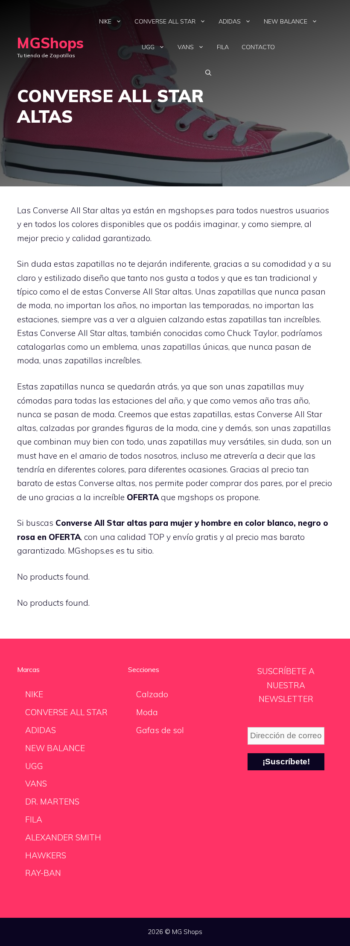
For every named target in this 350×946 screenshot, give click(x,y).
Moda (147, 712)
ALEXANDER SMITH (63, 837)
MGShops (50, 43)
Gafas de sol (160, 730)
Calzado (152, 694)
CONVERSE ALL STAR (164, 21)
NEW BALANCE (285, 21)
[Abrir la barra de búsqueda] (208, 72)
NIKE (105, 21)
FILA (223, 47)
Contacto (258, 47)
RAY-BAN (43, 873)
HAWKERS (45, 855)
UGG (148, 47)
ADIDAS (230, 21)
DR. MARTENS (52, 801)
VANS (186, 47)
